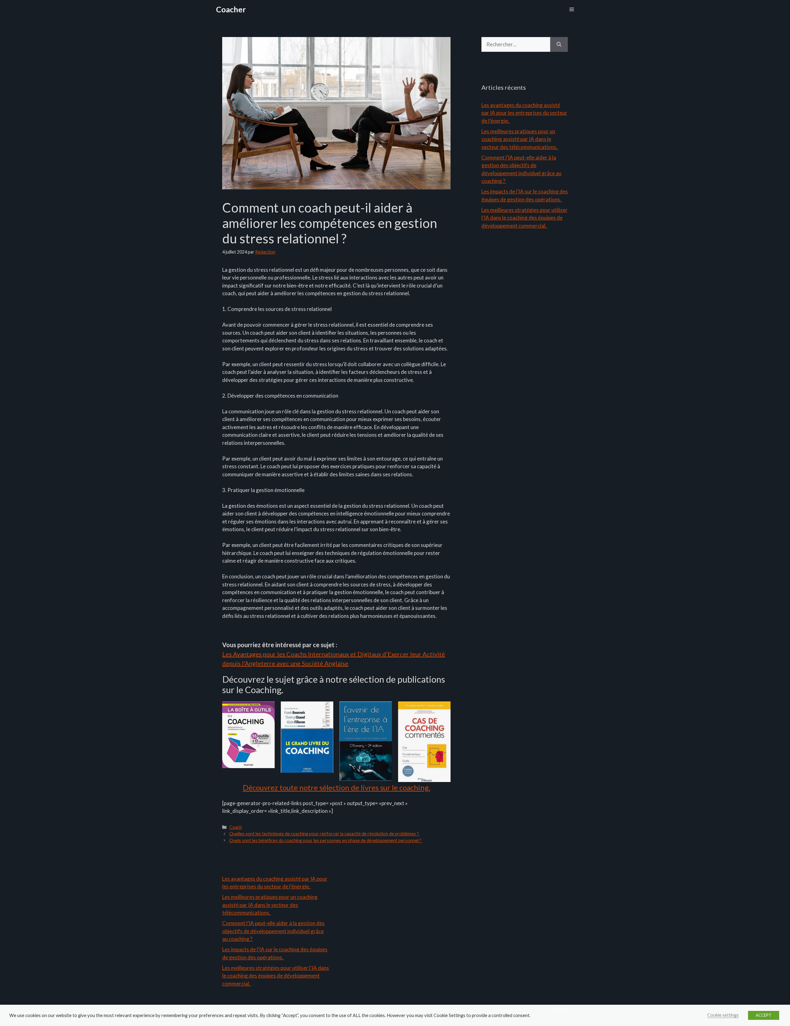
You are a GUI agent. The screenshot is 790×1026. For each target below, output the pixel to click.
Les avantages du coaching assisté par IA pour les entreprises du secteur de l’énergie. (524, 113)
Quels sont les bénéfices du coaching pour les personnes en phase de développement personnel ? (325, 840)
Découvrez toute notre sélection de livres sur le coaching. (336, 787)
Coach (235, 827)
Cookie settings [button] (723, 1015)
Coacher (231, 9)
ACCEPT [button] (763, 1015)
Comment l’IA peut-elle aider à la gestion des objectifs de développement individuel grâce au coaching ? (273, 931)
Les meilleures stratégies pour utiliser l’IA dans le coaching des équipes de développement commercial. (524, 218)
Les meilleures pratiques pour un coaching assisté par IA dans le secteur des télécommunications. (519, 139)
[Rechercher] (559, 44)
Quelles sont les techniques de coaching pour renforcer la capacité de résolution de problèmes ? (324, 833)
